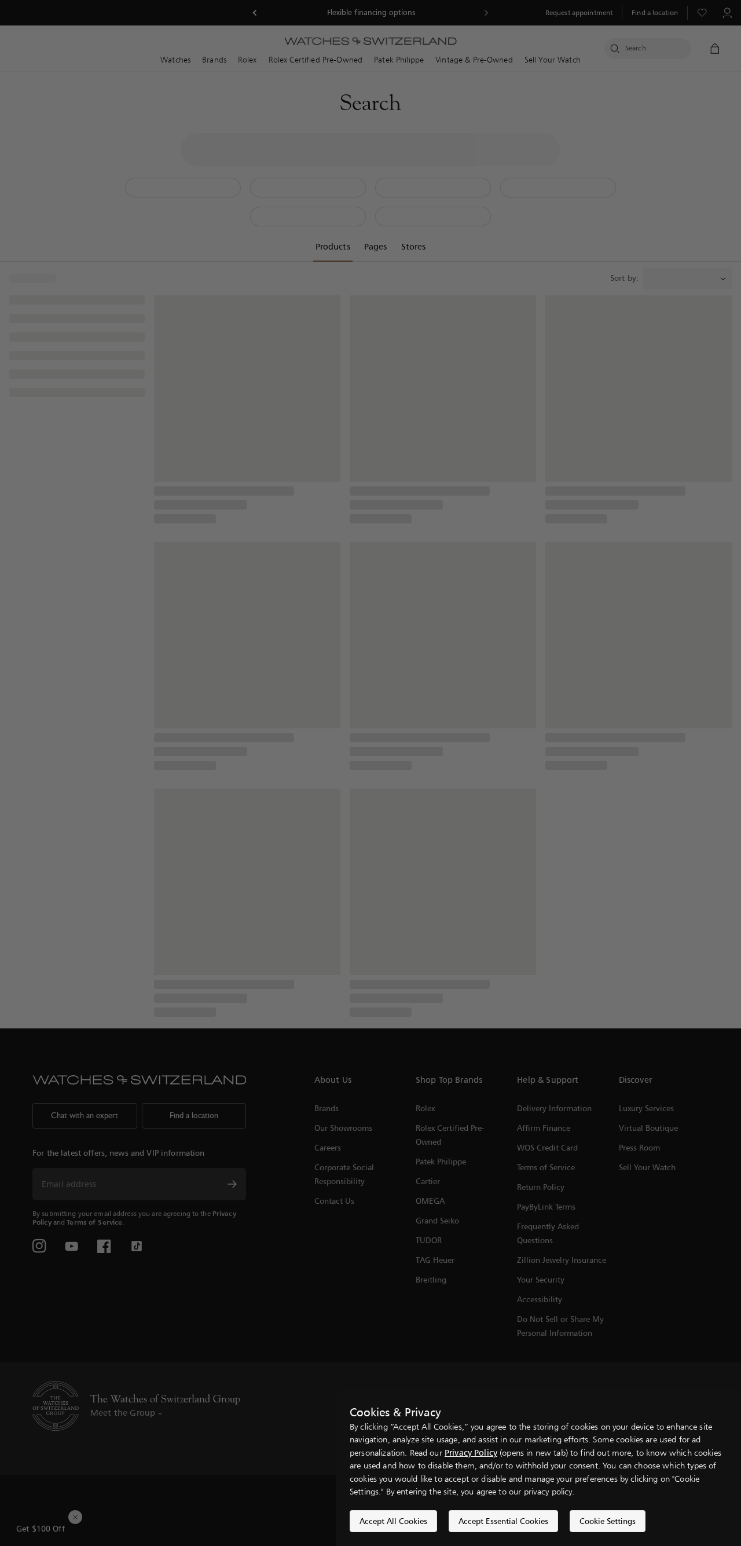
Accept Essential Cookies (503, 1521)
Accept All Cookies (393, 1521)
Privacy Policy (471, 1452)
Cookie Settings (607, 1521)
